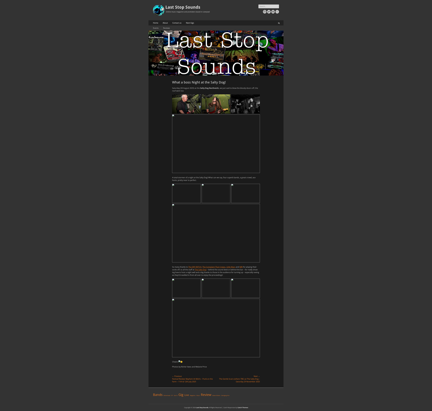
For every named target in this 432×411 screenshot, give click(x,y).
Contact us (176, 23)
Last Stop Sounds (182, 7)
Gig (180, 394)
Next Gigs (190, 23)
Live (186, 395)
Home (155, 23)
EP (172, 395)
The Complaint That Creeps (213, 267)
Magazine (192, 395)
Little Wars (230, 267)
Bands (158, 394)
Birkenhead (167, 395)
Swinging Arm (225, 395)
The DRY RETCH (194, 267)
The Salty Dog (200, 269)
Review (206, 394)
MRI (241, 267)
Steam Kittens (216, 395)
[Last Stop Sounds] (216, 75)
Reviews (166, 28)
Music (198, 395)
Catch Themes (243, 407)
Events (156, 28)
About (165, 23)
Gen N (175, 395)
